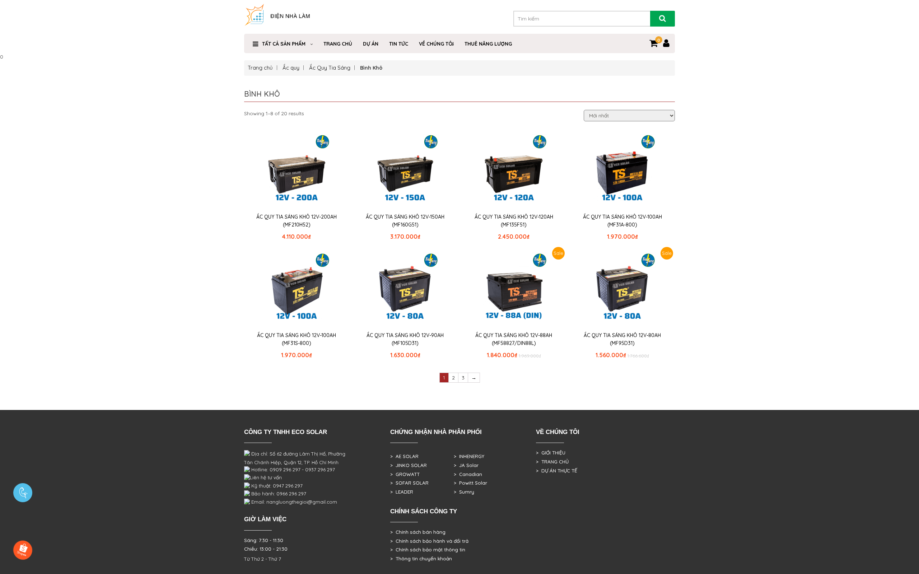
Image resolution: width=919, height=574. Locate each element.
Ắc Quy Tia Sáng (329, 67)
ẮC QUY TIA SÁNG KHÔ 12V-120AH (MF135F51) (514, 221)
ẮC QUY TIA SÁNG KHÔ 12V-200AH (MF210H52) (296, 221)
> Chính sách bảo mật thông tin (427, 549)
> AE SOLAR (404, 456)
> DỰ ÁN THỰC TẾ (556, 470)
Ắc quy (291, 67)
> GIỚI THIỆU (550, 453)
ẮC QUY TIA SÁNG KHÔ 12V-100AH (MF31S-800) (296, 339)
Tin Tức (398, 44)
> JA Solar (466, 465)
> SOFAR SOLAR (409, 483)
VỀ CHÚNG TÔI (436, 44)
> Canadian (468, 474)
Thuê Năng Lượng (488, 44)
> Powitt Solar (470, 483)
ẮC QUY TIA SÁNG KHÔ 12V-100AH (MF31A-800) (622, 221)
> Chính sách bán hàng (417, 532)
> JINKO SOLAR (408, 465)
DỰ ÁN (370, 44)
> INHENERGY (469, 456)
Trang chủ (260, 67)
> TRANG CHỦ (552, 462)
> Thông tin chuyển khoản (421, 558)
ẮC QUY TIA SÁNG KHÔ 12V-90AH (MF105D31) (405, 339)
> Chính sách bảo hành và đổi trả (429, 541)
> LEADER (401, 492)
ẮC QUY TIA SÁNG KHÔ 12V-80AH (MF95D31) (622, 339)
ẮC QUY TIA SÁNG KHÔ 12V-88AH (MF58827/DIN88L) (513, 339)
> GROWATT (405, 474)
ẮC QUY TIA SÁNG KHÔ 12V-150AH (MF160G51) (405, 221)
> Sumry (464, 492)
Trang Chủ (337, 44)
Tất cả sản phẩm (283, 44)
